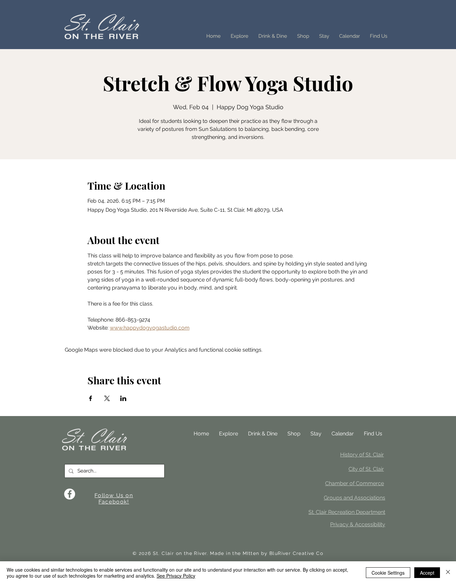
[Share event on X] (107, 398)
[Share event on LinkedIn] (123, 398)
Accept (427, 572)
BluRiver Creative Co (296, 553)
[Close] (448, 573)
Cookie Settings (388, 572)
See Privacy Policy (176, 575)
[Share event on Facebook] (90, 398)
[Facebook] (69, 494)
